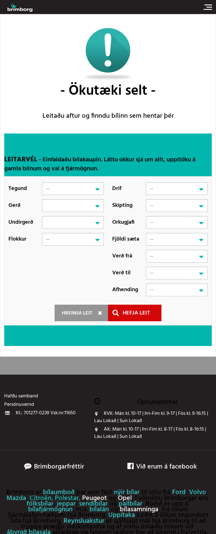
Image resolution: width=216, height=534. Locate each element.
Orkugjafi (123, 222)
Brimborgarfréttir (59, 467)
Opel (125, 498)
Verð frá (122, 256)
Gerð (14, 205)
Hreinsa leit (77, 313)
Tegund (17, 188)
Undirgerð (20, 222)
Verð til (121, 272)
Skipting (122, 205)
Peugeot (94, 498)
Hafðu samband (21, 396)
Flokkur (17, 239)
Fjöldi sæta (125, 239)
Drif (117, 188)
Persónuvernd (19, 404)
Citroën (40, 498)
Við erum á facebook (166, 467)
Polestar (67, 498)
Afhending (125, 289)
